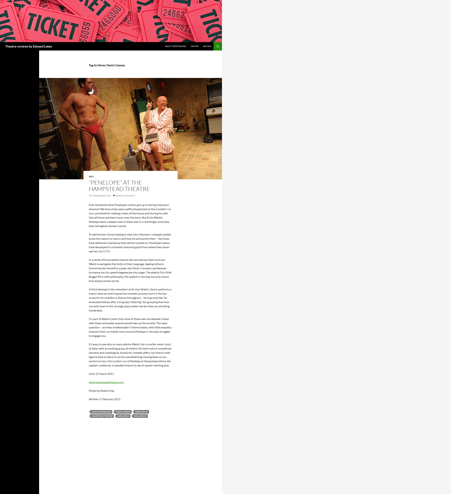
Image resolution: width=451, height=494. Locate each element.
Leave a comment (125, 195)
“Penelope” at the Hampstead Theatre (119, 185)
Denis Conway (123, 412)
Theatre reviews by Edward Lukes (28, 46)
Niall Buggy (140, 416)
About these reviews (175, 46)
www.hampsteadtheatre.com (106, 382)
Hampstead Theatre (102, 416)
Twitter (195, 46)
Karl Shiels (123, 416)
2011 (91, 176)
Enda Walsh (141, 412)
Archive (207, 46)
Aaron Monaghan (101, 412)
